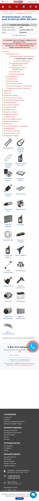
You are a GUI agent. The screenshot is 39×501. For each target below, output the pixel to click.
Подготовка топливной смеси (14, 100)
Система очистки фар (12, 131)
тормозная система (11, 114)
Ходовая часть (10, 117)
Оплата (6, 437)
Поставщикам (8, 446)
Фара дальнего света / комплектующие (19, 68)
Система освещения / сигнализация (20, 86)
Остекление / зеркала (16, 83)
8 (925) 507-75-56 (14, 478)
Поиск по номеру (9, 435)
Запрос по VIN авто (10, 463)
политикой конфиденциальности (23, 365)
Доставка (7, 439)
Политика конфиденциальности (14, 421)
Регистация (7, 459)
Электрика (8, 124)
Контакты (7, 419)
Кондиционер (9, 128)
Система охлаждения (12, 105)
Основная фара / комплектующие (23, 56)
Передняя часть (14, 54)
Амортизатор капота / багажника (19, 88)
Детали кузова (13, 81)
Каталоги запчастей (10, 430)
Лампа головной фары (23, 61)
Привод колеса (10, 109)
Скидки (6, 450)
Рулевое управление (12, 121)
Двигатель (8, 91)
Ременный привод (11, 95)
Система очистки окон (12, 133)
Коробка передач (11, 107)
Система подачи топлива (13, 98)
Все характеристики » (19, 35)
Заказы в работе (9, 461)
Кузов (7, 51)
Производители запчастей (12, 433)
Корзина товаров (9, 466)
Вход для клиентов (10, 457)
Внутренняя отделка (12, 135)
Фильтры (8, 93)
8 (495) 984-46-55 (14, 476)
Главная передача (11, 112)
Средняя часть (13, 76)
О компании (8, 417)
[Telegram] (23, 7)
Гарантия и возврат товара (13, 424)
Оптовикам (7, 448)
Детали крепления (18, 74)
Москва (6, 2)
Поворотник (16, 72)
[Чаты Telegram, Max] (33, 495)
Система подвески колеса (13, 119)
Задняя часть (13, 79)
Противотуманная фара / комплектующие (20, 64)
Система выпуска (11, 102)
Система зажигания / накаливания (16, 126)
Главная (4, 11)
